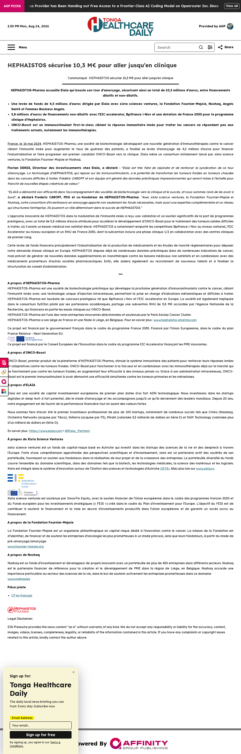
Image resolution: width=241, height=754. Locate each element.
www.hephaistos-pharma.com (175, 320)
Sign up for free (40, 734)
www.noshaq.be (19, 579)
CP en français (21, 595)
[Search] (200, 47)
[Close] (73, 672)
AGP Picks (12, 6)
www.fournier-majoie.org (26, 546)
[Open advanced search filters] (209, 47)
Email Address (22, 718)
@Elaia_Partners (77, 431)
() (164, 468)
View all (232, 6)
